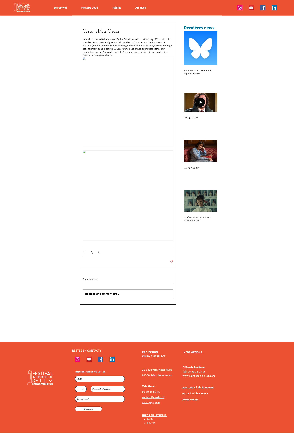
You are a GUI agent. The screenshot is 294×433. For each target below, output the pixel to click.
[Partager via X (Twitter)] (91, 252)
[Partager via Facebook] (84, 252)
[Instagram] (239, 7)
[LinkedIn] (274, 7)
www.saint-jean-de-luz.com (199, 376)
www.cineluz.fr (151, 403)
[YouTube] (251, 7)
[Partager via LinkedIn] (99, 252)
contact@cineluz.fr (153, 397)
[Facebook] (262, 7)
